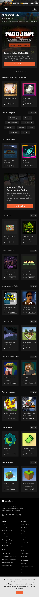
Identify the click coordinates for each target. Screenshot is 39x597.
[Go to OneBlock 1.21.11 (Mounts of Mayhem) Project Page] (29, 479)
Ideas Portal (24, 527)
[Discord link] (13, 515)
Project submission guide (9, 556)
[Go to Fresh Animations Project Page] (10, 373)
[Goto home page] (6, 9)
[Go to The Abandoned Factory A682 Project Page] (10, 338)
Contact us (24, 556)
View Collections (19, 206)
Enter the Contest (19, 64)
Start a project (6, 553)
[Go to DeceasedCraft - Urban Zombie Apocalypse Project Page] (29, 408)
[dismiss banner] (36, 2)
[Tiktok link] (6, 515)
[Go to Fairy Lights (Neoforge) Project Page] (29, 232)
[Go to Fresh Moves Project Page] (29, 373)
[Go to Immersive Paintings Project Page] (10, 94)
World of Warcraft (7, 531)
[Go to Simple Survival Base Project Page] (29, 338)
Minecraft (4, 527)
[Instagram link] (3, 515)
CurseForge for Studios (27, 566)
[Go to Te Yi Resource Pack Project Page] (29, 302)
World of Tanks (6, 546)
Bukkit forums (24, 540)
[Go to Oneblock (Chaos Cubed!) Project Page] (10, 479)
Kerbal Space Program (8, 540)
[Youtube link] (10, 515)
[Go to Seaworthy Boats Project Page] (10, 155)
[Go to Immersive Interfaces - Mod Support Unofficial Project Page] (10, 302)
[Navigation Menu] (3, 9)
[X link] (17, 515)
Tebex (22, 569)
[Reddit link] (20, 515)
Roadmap (23, 537)
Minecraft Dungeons (7, 543)
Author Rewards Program (9, 559)
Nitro (22, 572)
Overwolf (23, 563)
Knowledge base (25, 550)
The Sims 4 (5, 534)
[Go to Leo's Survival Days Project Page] (10, 267)
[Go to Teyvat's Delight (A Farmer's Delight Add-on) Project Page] (10, 232)
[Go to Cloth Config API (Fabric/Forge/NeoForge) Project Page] (29, 444)
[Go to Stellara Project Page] (29, 155)
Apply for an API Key (7, 562)
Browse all (32, 113)
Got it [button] (19, 593)
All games (4, 524)
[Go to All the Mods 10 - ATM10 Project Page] (10, 408)
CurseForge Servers (26, 543)
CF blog (23, 531)
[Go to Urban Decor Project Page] (29, 94)
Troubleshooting (25, 553)
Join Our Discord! (25, 524)
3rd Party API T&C (7, 565)
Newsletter (24, 534)
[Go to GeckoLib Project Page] (10, 444)
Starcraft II (5, 537)
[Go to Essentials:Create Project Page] (29, 267)
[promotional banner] (19, 3)
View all (33, 215)
